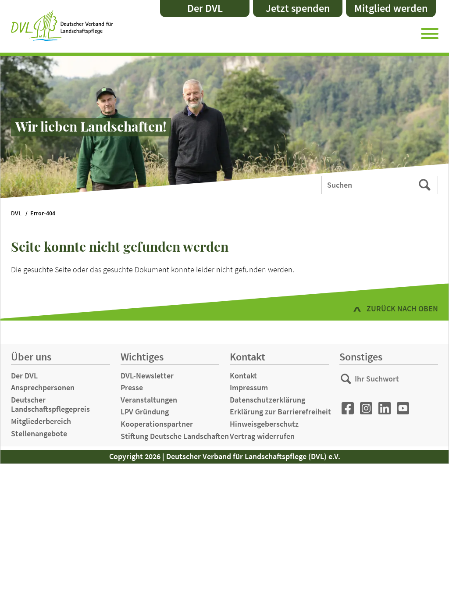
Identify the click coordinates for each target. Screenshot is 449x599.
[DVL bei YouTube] (403, 408)
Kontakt (243, 376)
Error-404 (42, 213)
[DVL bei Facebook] (348, 408)
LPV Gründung (145, 411)
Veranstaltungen (149, 400)
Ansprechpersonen (43, 387)
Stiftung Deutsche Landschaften (175, 436)
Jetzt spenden (298, 8)
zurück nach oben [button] (402, 308)
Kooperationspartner (157, 424)
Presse (132, 387)
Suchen (425, 184)
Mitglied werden (391, 8)
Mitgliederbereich (41, 421)
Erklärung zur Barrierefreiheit (280, 411)
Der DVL (205, 8)
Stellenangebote (39, 433)
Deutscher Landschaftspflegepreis (50, 404)
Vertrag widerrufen (262, 436)
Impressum (249, 387)
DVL (16, 213)
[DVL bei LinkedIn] (384, 408)
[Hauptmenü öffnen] (429, 32)
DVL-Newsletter (147, 376)
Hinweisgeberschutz (264, 424)
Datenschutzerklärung (267, 400)
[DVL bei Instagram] (366, 408)
